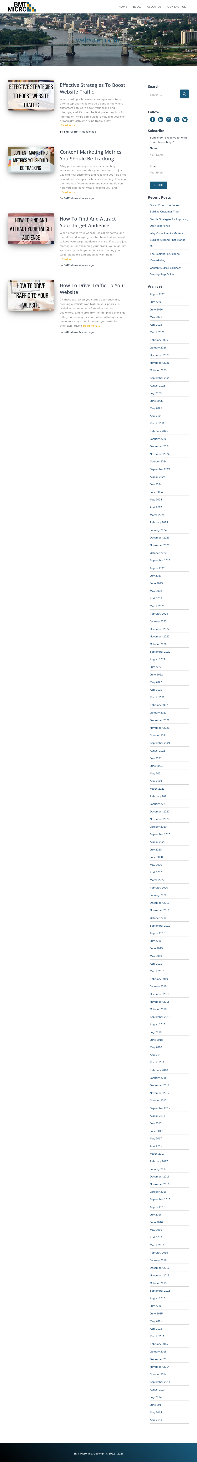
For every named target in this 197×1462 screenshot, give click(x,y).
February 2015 (159, 1343)
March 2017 (157, 1153)
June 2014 (156, 1404)
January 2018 (158, 1077)
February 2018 (159, 1070)
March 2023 (157, 606)
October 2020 (158, 826)
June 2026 (156, 309)
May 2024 (156, 499)
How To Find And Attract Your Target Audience (88, 222)
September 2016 (160, 1199)
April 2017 (156, 1146)
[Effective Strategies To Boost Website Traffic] (31, 95)
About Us (154, 6)
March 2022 (157, 697)
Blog (137, 6)
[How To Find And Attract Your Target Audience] (31, 228)
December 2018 (159, 994)
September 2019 (160, 925)
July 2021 (156, 758)
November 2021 (159, 727)
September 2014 (160, 1381)
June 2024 (156, 492)
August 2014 (157, 1389)
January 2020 (158, 895)
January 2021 (158, 803)
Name (154, 148)
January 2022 (158, 712)
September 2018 (160, 1016)
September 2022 (160, 651)
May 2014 (156, 1412)
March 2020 (157, 879)
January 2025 (158, 438)
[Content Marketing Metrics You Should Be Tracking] (31, 160)
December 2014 (159, 1359)
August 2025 (157, 385)
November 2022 (159, 636)
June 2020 (156, 857)
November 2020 (159, 819)
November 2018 (159, 1001)
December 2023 (159, 537)
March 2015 (157, 1336)
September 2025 (160, 377)
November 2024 (159, 454)
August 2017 (157, 1115)
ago (87, 131)
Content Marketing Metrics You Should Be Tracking (90, 155)
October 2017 (158, 1100)
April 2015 (156, 1328)
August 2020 (157, 841)
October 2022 (158, 644)
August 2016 (157, 1207)
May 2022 (156, 682)
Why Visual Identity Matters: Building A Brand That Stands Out (167, 240)
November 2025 (159, 362)
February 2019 (159, 978)
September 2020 (160, 834)
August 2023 (157, 568)
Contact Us (176, 6)
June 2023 (156, 583)
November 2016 (159, 1184)
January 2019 (158, 986)
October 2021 (158, 735)
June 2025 (156, 400)
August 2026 (157, 294)
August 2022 (157, 659)
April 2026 (156, 324)
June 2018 (156, 1039)
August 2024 (157, 476)
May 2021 (156, 773)
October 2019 (158, 917)
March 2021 (157, 788)
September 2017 (160, 1108)
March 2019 (157, 971)
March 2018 (157, 1062)
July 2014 (156, 1397)
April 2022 (156, 689)
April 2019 (156, 963)
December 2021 (159, 720)
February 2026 (159, 339)
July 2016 (156, 1214)
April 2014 (156, 1419)
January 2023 (158, 621)
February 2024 (159, 522)
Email (153, 166)
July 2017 (156, 1123)
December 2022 (159, 629)
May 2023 (156, 590)
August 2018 (157, 1024)
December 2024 (159, 446)
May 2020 (156, 864)
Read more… (69, 125)
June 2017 (156, 1131)
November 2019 (159, 910)
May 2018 (156, 1047)
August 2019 (157, 933)
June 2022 (156, 674)
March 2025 (157, 423)
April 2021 (156, 780)
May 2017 (156, 1138)
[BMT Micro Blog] (22, 7)
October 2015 (158, 1283)
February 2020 (159, 887)
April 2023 (156, 598)
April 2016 (156, 1237)
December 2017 (159, 1085)
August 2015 (157, 1298)
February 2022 (159, 704)
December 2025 (159, 355)
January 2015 (158, 1351)
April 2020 (156, 872)
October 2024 (158, 461)
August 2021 (157, 750)
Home (123, 6)
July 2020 (156, 849)
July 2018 (156, 1032)
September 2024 (160, 469)
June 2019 (156, 948)
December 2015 (159, 1267)
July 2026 (156, 301)
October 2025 (158, 370)
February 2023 (159, 613)
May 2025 (156, 408)
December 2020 (159, 811)
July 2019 (156, 940)
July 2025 (156, 393)
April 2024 (156, 507)
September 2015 (160, 1290)
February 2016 (159, 1252)
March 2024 (157, 514)
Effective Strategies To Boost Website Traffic (92, 88)
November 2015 (159, 1275)
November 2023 (159, 545)
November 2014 (159, 1366)
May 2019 (156, 956)
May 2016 (156, 1229)
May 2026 (156, 317)
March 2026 (157, 332)
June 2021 (156, 765)
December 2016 (159, 1176)
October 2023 (158, 552)
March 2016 (157, 1245)
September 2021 (160, 742)
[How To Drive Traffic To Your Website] (31, 295)
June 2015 (156, 1313)
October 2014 (158, 1374)
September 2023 (160, 560)
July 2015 (156, 1305)
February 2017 (159, 1161)
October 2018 (158, 1009)
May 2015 (156, 1321)
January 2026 (158, 347)
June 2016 (156, 1222)
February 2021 (159, 796)
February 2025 (159, 431)
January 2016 (158, 1260)
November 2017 (159, 1092)
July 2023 (156, 575)
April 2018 (156, 1054)
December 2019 (159, 902)
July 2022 (156, 666)
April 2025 (156, 415)
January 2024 (158, 530)
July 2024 (156, 484)
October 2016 (158, 1191)
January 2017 (158, 1169)
